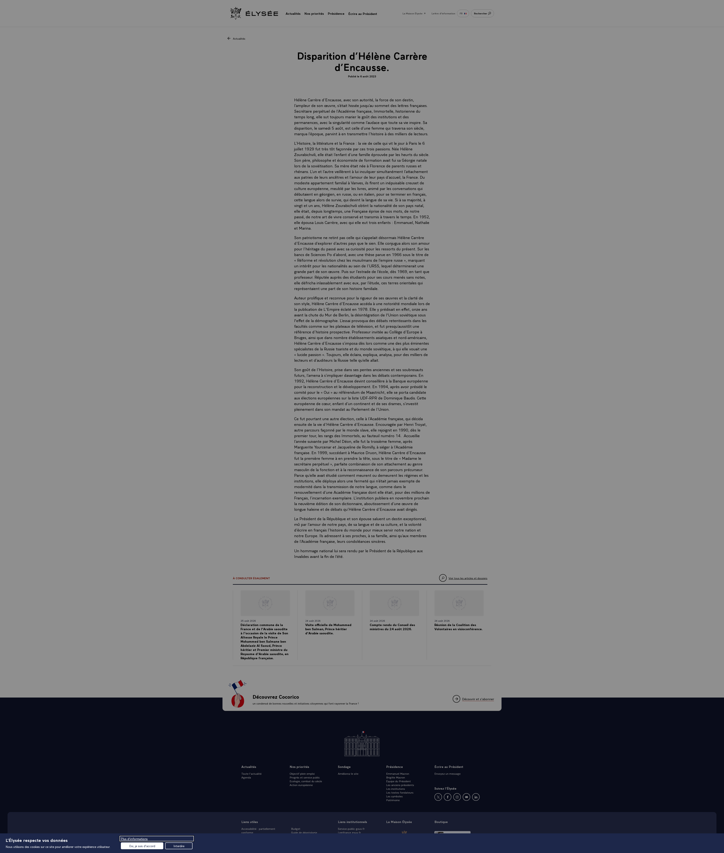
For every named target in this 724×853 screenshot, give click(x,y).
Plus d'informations (134, 838)
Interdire (178, 846)
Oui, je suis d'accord (142, 846)
